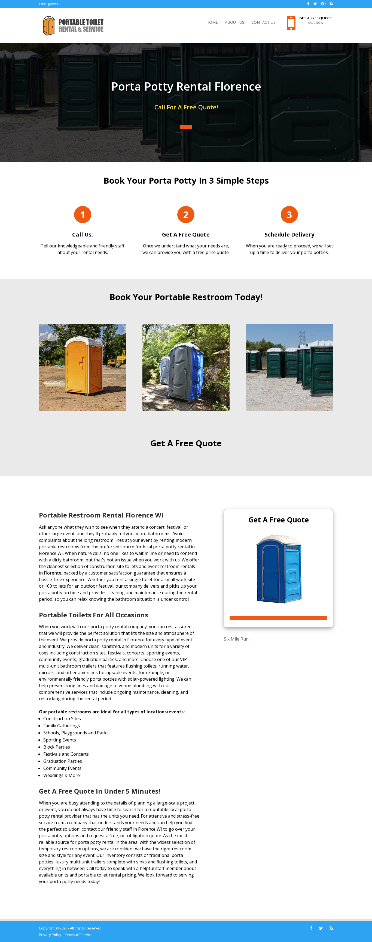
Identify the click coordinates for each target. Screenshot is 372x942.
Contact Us (263, 22)
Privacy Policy (50, 934)
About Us (234, 22)
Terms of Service (79, 934)
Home (212, 22)
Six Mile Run (236, 639)
